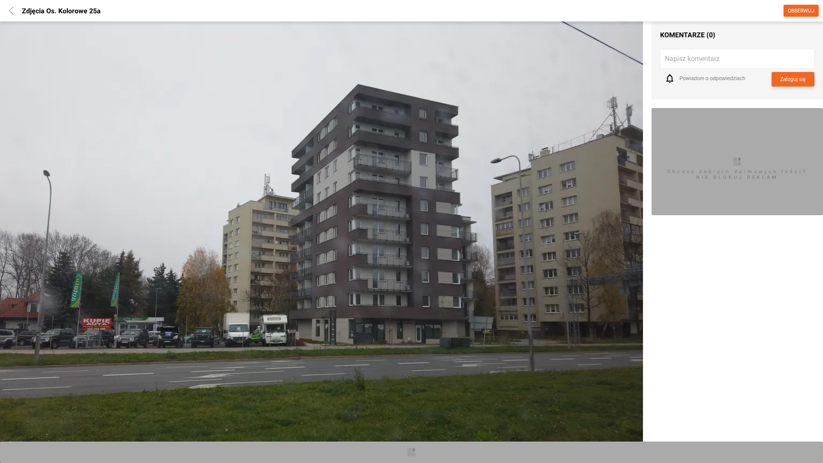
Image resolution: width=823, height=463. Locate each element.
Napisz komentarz (692, 58)
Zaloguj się (793, 79)
